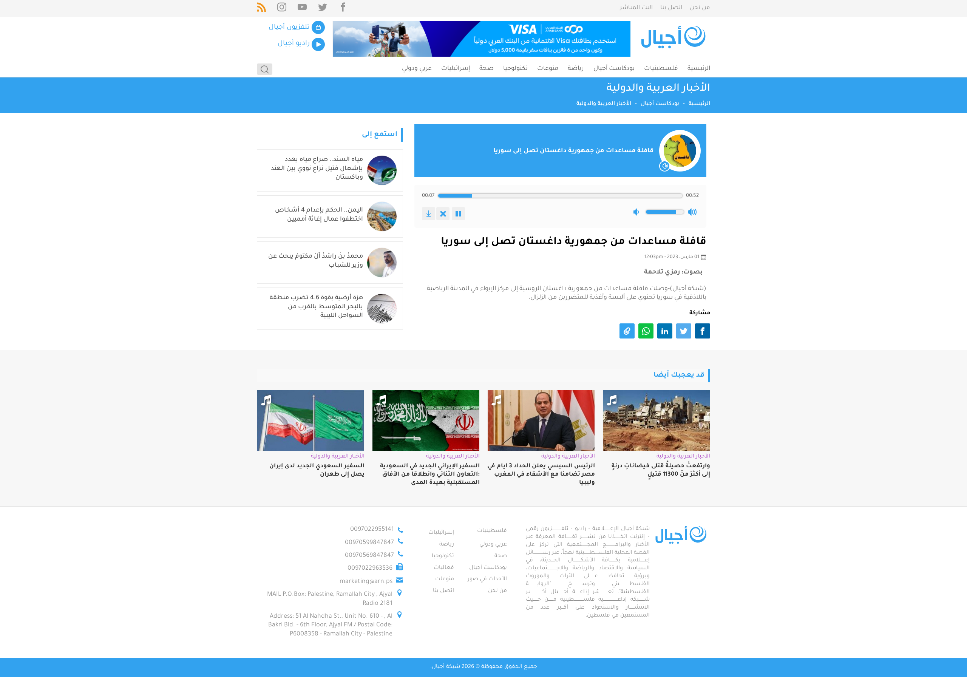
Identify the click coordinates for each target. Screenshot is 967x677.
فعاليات (444, 568)
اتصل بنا (671, 8)
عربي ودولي (417, 68)
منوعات (547, 68)
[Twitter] (322, 8)
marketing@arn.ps (366, 581)
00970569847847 (369, 555)
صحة (486, 68)
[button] (637, 211)
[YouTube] (302, 8)
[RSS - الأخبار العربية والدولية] (261, 8)
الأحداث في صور (487, 580)
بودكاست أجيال (614, 68)
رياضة (576, 68)
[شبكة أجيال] (674, 39)
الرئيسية (698, 68)
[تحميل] (428, 213)
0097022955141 (372, 529)
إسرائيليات (455, 68)
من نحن (700, 8)
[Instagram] (281, 8)
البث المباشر (636, 8)
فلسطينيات (661, 68)
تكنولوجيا (515, 68)
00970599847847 (369, 542)
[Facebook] (343, 8)
